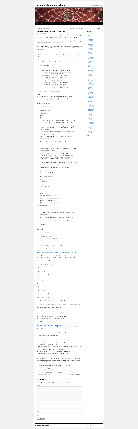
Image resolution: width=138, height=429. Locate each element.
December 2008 (91, 120)
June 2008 (90, 128)
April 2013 (90, 66)
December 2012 (91, 69)
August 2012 (90, 72)
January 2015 (90, 48)
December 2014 (91, 49)
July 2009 (89, 111)
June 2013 (90, 63)
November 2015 (91, 43)
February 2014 (90, 56)
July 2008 (89, 127)
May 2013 (90, 65)
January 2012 (90, 82)
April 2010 (90, 101)
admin (49, 33)
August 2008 (90, 126)
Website (38, 411)
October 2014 (90, 52)
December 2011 (91, 83)
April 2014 (90, 54)
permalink (60, 372)
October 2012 (90, 71)
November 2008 (91, 122)
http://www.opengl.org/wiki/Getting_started (46, 368)
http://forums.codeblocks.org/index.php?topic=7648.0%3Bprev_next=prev (56, 252)
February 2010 (90, 102)
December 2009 (91, 105)
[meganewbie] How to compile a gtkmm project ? (50, 325)
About (42, 23)
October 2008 (90, 123)
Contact (56, 23)
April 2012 (90, 78)
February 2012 (90, 80)
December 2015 (91, 41)
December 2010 (91, 93)
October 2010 (90, 96)
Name (38, 402)
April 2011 (90, 88)
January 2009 (90, 119)
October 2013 (90, 61)
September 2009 (91, 109)
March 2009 (90, 117)
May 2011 (90, 87)
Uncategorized (49, 372)
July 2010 (89, 100)
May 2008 (90, 130)
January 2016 (90, 40)
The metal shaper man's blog (50, 4)
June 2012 (90, 75)
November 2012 (91, 70)
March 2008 (90, 132)
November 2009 (91, 106)
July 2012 (89, 74)
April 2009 (90, 115)
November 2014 (91, 50)
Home (38, 23)
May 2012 (90, 76)
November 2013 (91, 60)
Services (46, 23)
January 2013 (90, 67)
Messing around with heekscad (43, 28)
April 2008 (90, 131)
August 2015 (90, 44)
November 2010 (91, 95)
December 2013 (91, 58)
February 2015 (90, 47)
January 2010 (90, 104)
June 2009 (90, 113)
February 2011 (90, 91)
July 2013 (89, 62)
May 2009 (90, 114)
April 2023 (90, 32)
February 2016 (90, 39)
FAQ (50, 205)
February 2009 (90, 118)
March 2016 (90, 37)
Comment (39, 385)
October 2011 (90, 84)
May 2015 (90, 45)
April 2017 (90, 35)
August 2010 (90, 98)
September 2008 (91, 124)
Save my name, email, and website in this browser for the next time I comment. (54, 416)
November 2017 (91, 34)
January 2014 (90, 57)
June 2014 (90, 53)
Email (38, 406)
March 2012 (90, 79)
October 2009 (90, 108)
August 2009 (90, 110)
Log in (89, 136)
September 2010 (91, 97)
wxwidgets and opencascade (76, 28)
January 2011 (90, 92)
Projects (51, 23)
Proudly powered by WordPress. (94, 425)
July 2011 (89, 85)
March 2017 (90, 36)
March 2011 (90, 89)
